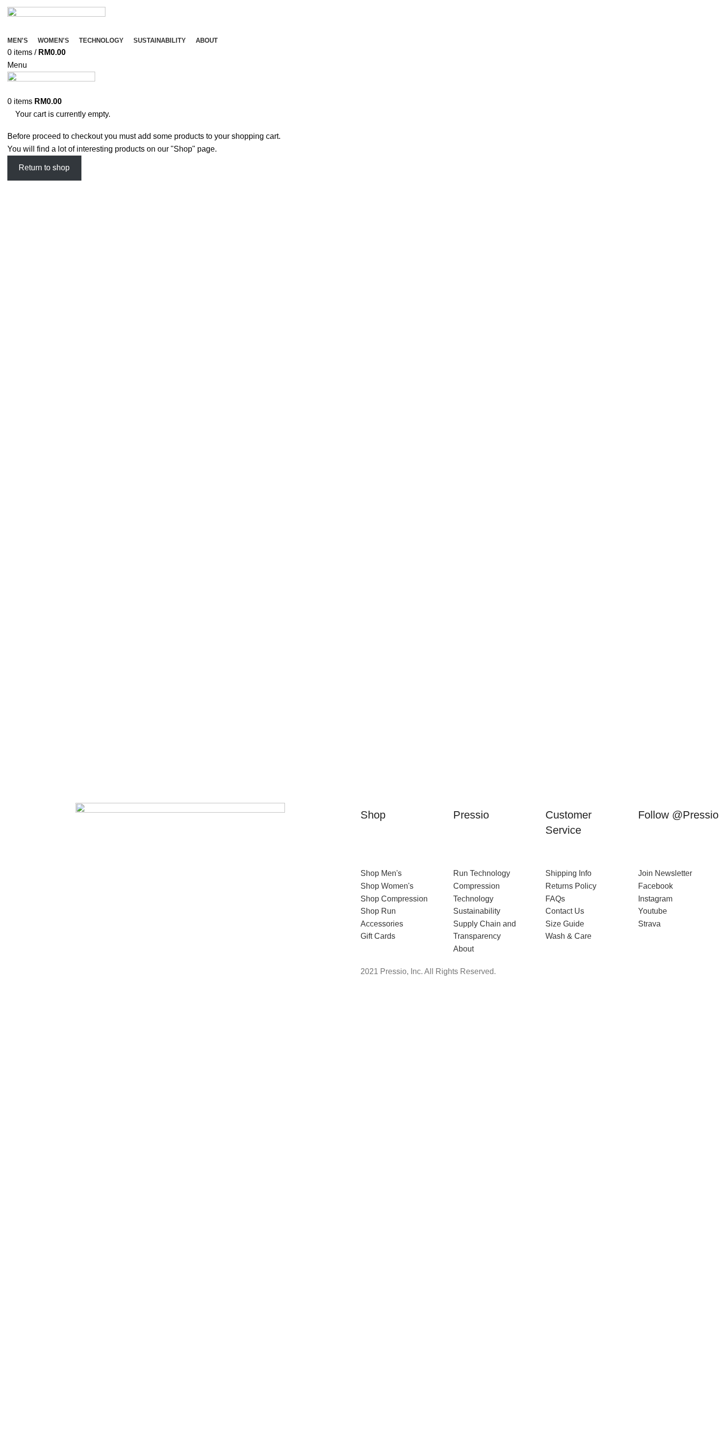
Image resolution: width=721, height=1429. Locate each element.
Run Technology (481, 873)
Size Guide (564, 924)
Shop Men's (381, 873)
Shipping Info (568, 873)
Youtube (652, 911)
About (463, 949)
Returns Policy (570, 886)
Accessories (381, 924)
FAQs (555, 899)
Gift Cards (377, 936)
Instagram (655, 899)
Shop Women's (386, 886)
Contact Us (564, 911)
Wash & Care (568, 936)
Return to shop (44, 167)
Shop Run (378, 911)
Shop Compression (394, 899)
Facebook (655, 886)
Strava (649, 924)
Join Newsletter (665, 873)
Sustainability (476, 911)
